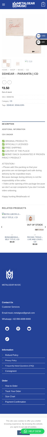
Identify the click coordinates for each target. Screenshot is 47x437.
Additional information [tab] (13, 129)
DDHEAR (10, 105)
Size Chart (10, 396)
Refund (8, 355)
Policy (15, 355)
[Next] (45, 232)
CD (27, 70)
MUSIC (21, 70)
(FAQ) (31, 366)
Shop (12, 70)
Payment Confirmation (15, 402)
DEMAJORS (19, 105)
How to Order (11, 386)
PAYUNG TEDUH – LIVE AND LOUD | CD (35, 239)
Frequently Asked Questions (16, 366)
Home (4, 70)
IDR (41, 42)
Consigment (10, 371)
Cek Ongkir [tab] (7, 135)
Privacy (8, 360)
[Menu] (3, 4)
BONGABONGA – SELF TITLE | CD (12, 238)
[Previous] (6, 36)
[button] (32, 431)
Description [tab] (8, 124)
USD (41, 36)
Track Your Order (13, 391)
